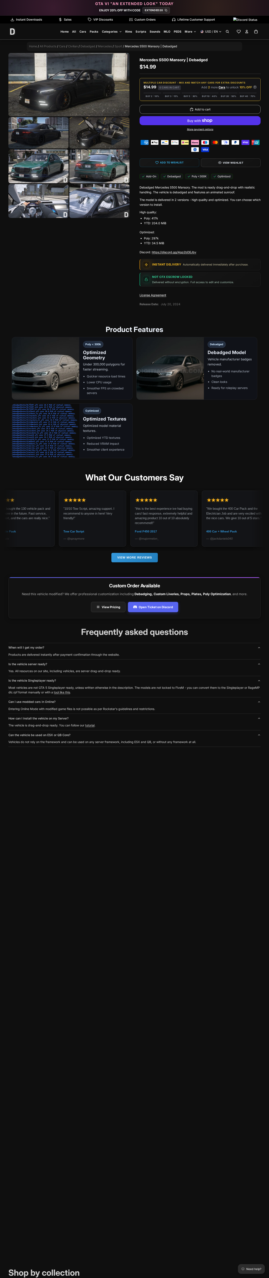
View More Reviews (134, 557)
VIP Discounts (103, 19)
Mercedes (105, 46)
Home (33, 46)
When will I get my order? (26, 647)
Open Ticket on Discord (156, 607)
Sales (68, 19)
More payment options (200, 129)
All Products (48, 46)
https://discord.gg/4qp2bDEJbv (174, 252)
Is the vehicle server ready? (27, 664)
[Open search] (227, 31)
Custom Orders (145, 19)
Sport (118, 46)
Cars (62, 46)
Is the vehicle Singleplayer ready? (32, 680)
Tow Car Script (30, 531)
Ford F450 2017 (103, 531)
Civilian (73, 46)
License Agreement (153, 295)
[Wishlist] (239, 31)
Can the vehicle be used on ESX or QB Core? (39, 735)
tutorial (90, 725)
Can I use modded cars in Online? (31, 701)
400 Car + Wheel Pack (178, 531)
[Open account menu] (246, 31)
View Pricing (111, 607)
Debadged (87, 46)
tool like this (62, 692)
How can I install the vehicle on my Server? (38, 718)
